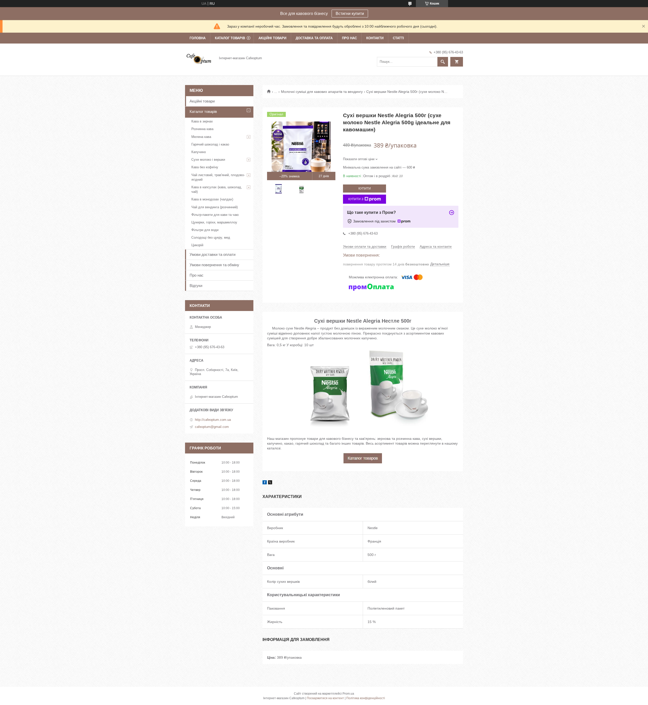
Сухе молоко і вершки (208, 159)
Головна (198, 38)
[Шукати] (442, 62)
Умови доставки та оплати (212, 254)
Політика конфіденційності (365, 698)
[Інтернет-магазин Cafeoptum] (199, 58)
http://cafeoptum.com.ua (213, 420)
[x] (270, 483)
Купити (364, 188)
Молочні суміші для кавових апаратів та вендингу (322, 92)
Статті (398, 38)
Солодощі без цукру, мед (210, 237)
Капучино (198, 152)
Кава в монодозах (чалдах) (212, 199)
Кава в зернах (202, 121)
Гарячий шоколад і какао (210, 144)
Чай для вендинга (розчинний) (214, 207)
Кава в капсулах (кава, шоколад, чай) (216, 189)
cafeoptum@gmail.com (212, 427)
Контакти (374, 38)
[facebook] (264, 483)
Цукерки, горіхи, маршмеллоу (214, 222)
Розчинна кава (202, 129)
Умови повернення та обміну (214, 265)
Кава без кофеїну (204, 167)
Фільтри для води (204, 230)
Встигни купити (350, 13)
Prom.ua (348, 693)
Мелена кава (201, 137)
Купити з (355, 199)
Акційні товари (272, 38)
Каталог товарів (230, 38)
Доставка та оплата (314, 38)
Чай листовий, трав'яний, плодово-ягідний (218, 177)
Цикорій (197, 245)
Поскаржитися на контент (325, 698)
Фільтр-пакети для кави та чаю (215, 215)
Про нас (349, 38)
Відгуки (196, 285)
